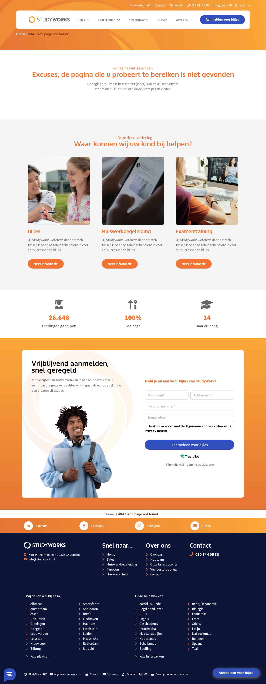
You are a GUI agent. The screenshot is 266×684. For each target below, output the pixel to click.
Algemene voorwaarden (204, 426)
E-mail (206, 526)
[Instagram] (139, 525)
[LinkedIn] (28, 525)
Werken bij (176, 5)
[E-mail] (194, 525)
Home (21, 34)
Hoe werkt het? (140, 5)
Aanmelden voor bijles (236, 673)
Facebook (97, 526)
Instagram (154, 526)
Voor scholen (106, 20)
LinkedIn (42, 526)
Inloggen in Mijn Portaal (229, 5)
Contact (160, 5)
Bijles (81, 20)
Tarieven (161, 20)
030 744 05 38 (200, 5)
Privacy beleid (156, 430)
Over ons (182, 20)
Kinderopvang (138, 20)
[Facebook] (83, 525)
